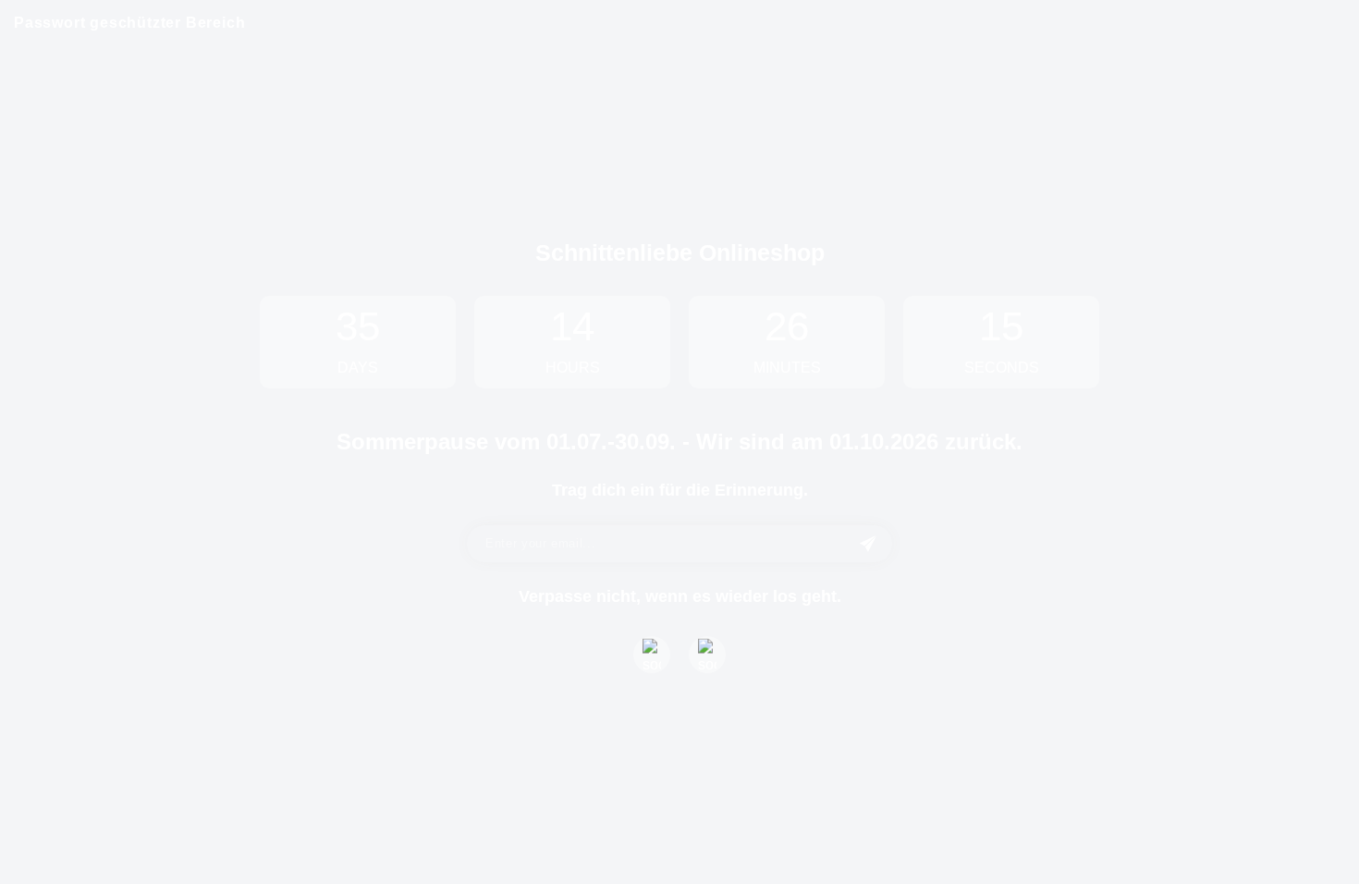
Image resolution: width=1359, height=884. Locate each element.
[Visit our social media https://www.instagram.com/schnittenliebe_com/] (707, 654)
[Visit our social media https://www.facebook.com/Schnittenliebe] (651, 654)
